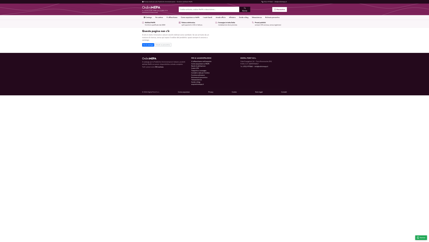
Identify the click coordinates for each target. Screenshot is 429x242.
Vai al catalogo (148, 45)
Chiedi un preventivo (163, 45)
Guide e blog (243, 17)
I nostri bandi (207, 17)
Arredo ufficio (221, 17)
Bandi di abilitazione (198, 66)
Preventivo (280, 9)
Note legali (259, 92)
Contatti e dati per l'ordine (200, 73)
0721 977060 (268, 2)
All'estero (232, 17)
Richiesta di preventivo (199, 77)
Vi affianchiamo (171, 17)
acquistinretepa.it (197, 84)
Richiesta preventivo (272, 17)
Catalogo (148, 17)
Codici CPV (195, 68)
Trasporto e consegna (198, 71)
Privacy (210, 92)
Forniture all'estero (198, 75)
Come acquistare (184, 92)
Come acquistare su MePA (190, 17)
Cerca (244, 10)
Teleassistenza (257, 17)
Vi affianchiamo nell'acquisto (201, 61)
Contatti (284, 92)
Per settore (159, 17)
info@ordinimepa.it (280, 2)
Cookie (234, 92)
